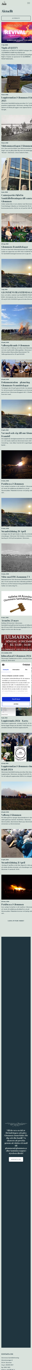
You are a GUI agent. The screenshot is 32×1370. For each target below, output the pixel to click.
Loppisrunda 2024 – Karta (14, 720)
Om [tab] (26, 669)
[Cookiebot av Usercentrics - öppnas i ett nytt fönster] (23, 665)
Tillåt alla (16, 699)
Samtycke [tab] (6, 669)
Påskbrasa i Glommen (12, 483)
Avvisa (16, 704)
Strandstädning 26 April (13, 531)
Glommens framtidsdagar (14, 246)
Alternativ (16, 18)
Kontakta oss (16, 1159)
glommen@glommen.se (16, 1148)
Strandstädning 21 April (13, 862)
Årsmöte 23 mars (10, 620)
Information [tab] (15, 669)
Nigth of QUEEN (9, 47)
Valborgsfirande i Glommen (15, 345)
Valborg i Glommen (11, 815)
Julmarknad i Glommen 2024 (16, 656)
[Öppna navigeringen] (28, 3)
